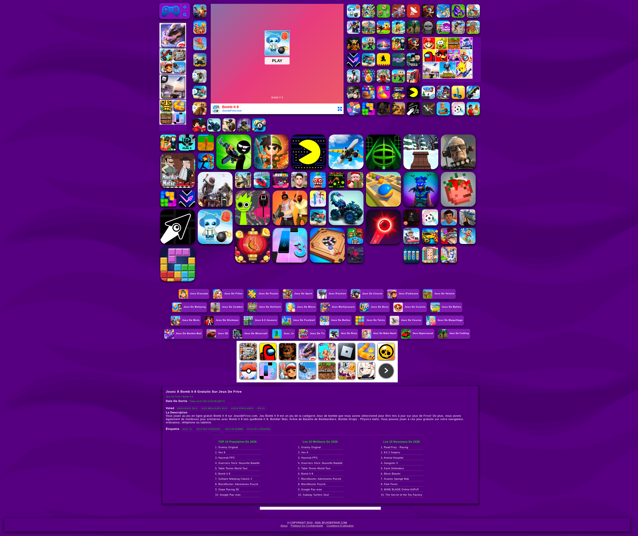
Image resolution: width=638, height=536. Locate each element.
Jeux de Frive (169, 4)
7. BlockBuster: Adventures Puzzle (319, 478)
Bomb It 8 (188, 397)
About (283, 525)
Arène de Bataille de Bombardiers (312, 419)
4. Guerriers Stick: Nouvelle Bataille (237, 463)
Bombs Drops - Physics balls (358, 419)
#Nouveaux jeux (187, 408)
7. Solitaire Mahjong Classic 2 (233, 478)
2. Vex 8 (220, 452)
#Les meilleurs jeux (214, 408)
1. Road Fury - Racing (394, 447)
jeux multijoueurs (208, 429)
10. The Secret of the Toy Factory (401, 494)
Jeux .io (187, 429)
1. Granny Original (226, 447)
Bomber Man (279, 419)
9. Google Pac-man (310, 489)
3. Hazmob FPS (225, 457)
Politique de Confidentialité (307, 525)
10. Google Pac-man (228, 494)
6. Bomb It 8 (222, 473)
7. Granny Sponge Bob (395, 478)
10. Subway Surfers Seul (313, 494)
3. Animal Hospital (392, 457)
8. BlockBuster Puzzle (312, 484)
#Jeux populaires (242, 408)
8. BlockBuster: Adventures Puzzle (236, 484)
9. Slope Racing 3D (227, 489)
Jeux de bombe (234, 429)
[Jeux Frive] (184, 7)
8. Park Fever (389, 484)
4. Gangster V (389, 463)
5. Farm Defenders (392, 468)
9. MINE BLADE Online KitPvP (400, 489)
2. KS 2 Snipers (390, 452)
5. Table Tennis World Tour (231, 468)
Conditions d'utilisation (340, 525)
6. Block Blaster (391, 473)
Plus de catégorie (259, 429)
